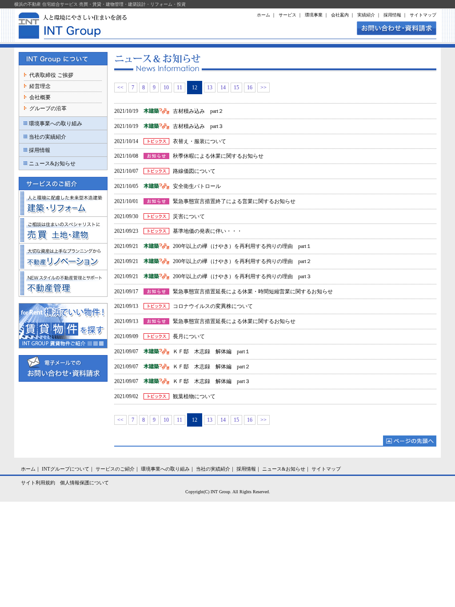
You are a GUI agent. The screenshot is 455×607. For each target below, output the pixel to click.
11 (179, 87)
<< (120, 87)
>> (263, 87)
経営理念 (40, 86)
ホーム (263, 14)
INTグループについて (65, 468)
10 (166, 87)
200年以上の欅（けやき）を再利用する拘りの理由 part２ (242, 261)
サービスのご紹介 (115, 468)
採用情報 (392, 14)
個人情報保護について (84, 482)
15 (236, 87)
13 (209, 87)
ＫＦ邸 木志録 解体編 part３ (211, 381)
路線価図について (194, 171)
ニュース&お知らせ (52, 163)
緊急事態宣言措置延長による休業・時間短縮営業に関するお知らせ (253, 291)
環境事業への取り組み (55, 123)
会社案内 (340, 14)
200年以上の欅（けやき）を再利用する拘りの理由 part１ (242, 246)
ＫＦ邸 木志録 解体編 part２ (211, 366)
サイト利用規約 (38, 482)
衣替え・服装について (199, 141)
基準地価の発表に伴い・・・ (207, 231)
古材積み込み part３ (198, 126)
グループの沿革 (48, 108)
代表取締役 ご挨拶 (51, 75)
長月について (189, 336)
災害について (189, 216)
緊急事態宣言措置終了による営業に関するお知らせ (234, 201)
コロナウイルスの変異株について (213, 306)
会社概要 (40, 97)
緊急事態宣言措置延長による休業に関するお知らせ (234, 321)
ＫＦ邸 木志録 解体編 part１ (211, 351)
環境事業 (314, 14)
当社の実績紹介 (47, 137)
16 (249, 87)
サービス (287, 14)
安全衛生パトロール (197, 186)
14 (223, 87)
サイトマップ (423, 14)
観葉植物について (194, 396)
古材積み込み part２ (198, 111)
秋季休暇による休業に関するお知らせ (218, 156)
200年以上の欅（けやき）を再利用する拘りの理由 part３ (242, 276)
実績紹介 (366, 14)
